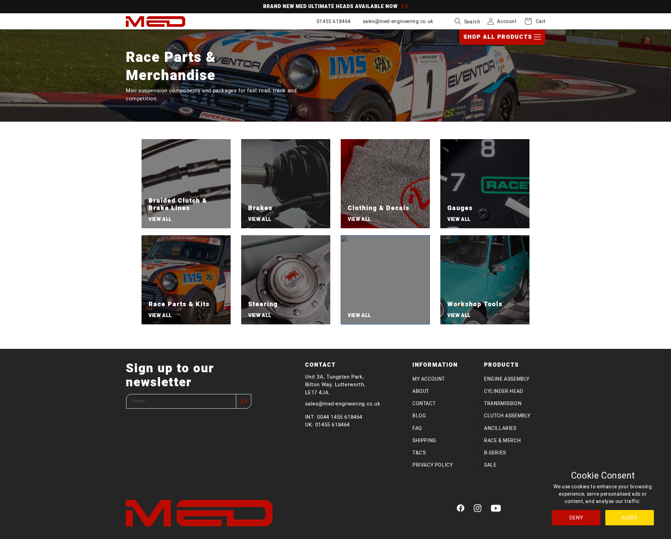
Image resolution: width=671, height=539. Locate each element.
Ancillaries (500, 428)
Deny (576, 517)
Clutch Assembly (507, 415)
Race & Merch (502, 440)
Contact (423, 403)
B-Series (495, 452)
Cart (537, 21)
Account (507, 21)
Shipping (424, 440)
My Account (428, 378)
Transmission (502, 403)
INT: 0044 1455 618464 (334, 417)
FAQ (417, 428)
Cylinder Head (503, 391)
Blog (419, 415)
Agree (629, 517)
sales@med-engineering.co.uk (398, 21)
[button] (467, 21)
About (420, 391)
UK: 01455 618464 (327, 424)
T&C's (419, 452)
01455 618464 (334, 21)
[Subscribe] (243, 401)
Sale (490, 464)
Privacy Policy (432, 464)
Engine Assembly (506, 378)
